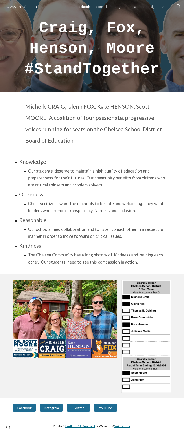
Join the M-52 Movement (80, 426)
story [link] (117, 6)
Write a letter (122, 426)
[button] (178, 6)
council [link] (101, 6)
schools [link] (84, 6)
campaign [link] (149, 6)
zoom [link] (166, 6)
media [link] (131, 6)
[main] (92, 46)
